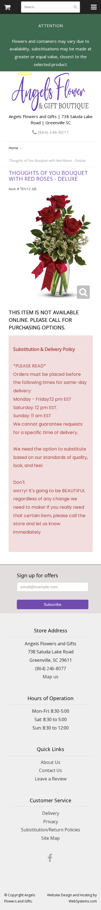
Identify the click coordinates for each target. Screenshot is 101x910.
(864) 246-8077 (53, 132)
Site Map (50, 838)
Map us (50, 677)
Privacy (50, 821)
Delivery (50, 813)
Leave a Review (50, 779)
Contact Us (50, 770)
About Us (50, 762)
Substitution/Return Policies (50, 830)
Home (13, 148)
